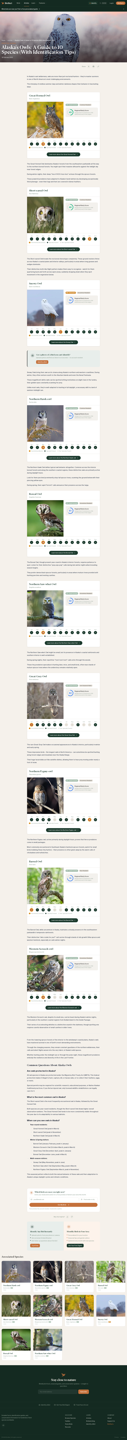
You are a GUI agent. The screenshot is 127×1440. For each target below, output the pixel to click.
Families (67, 1421)
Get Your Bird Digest (63, 1405)
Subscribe (83, 1392)
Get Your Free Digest (75, 1245)
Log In (112, 3)
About (109, 1418)
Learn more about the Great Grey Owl (62, 735)
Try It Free (35, 1245)
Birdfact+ (121, 3)
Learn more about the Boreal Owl (62, 553)
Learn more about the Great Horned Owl (62, 154)
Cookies (123, 1437)
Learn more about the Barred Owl (62, 920)
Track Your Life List (82, 1405)
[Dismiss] (123, 9)
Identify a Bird (42, 362)
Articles (26, 3)
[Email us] (3, 1425)
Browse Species (70, 1418)
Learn (33, 3)
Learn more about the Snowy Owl (62, 342)
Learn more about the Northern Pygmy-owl (62, 830)
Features (42, 3)
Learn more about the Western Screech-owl (62, 1007)
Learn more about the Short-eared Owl (62, 249)
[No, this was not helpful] (71, 1216)
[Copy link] (98, 66)
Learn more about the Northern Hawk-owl (62, 458)
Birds (18, 3)
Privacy (116, 1437)
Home (3, 40)
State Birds (68, 1424)
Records (68, 1427)
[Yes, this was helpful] (67, 1216)
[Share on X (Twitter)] (88, 66)
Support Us (111, 1421)
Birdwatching (90, 1421)
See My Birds (62, 1205)
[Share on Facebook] (93, 66)
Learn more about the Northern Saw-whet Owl (62, 643)
